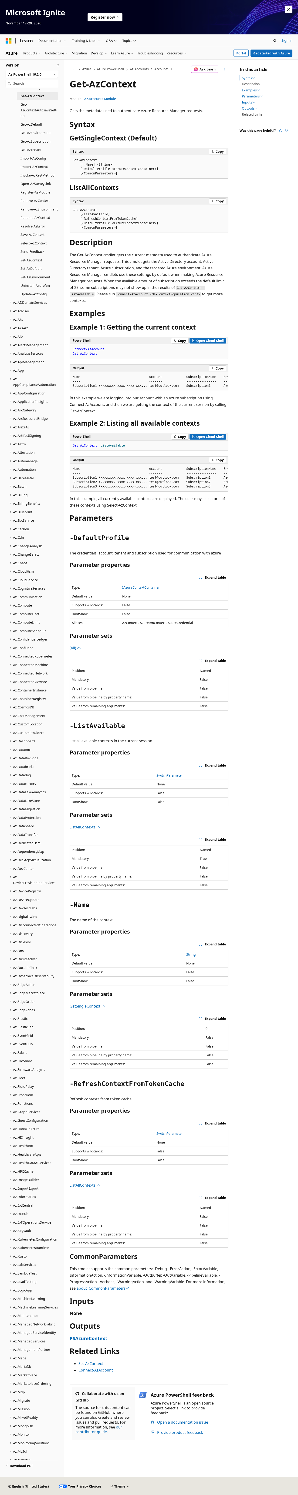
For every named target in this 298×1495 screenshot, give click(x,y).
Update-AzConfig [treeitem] (33, 294)
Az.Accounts (139, 69)
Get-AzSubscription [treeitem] (35, 141)
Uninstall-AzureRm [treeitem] (35, 285)
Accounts (161, 69)
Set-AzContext (90, 1363)
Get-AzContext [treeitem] (32, 96)
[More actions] (224, 69)
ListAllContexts (83, 827)
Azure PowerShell (110, 69)
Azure (86, 69)
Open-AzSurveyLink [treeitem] (35, 183)
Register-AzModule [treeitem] (35, 192)
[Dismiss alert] (288, 9)
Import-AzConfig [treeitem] (33, 158)
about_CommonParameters (101, 1288)
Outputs (248, 108)
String (191, 954)
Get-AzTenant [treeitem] (30, 149)
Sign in (286, 40)
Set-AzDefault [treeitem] (31, 268)
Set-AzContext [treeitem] (31, 260)
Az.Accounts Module (100, 99)
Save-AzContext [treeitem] (32, 234)
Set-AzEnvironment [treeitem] (35, 277)
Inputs (247, 102)
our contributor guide (98, 1430)
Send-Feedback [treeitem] (32, 251)
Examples (249, 90)
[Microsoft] (9, 41)
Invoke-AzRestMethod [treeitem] (37, 175)
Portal (241, 53)
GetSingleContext (85, 1006)
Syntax (247, 78)
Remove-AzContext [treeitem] (35, 200)
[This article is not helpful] (286, 130)
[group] (149, 381)
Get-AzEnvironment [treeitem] (35, 132)
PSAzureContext (88, 1338)
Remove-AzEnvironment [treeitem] (39, 209)
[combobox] (32, 74)
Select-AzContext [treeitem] (33, 243)
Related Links (252, 114)
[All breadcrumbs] (74, 69)
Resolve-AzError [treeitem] (32, 226)
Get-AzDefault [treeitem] (31, 124)
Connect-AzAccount (95, 1370)
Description (251, 84)
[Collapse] (58, 65)
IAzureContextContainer (141, 587)
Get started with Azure (271, 53)
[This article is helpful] (280, 130)
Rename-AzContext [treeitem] (35, 217)
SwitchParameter (169, 775)
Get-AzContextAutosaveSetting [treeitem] (38, 110)
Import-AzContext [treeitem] (34, 166)
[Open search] (275, 41)
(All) (73, 648)
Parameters (251, 96)
